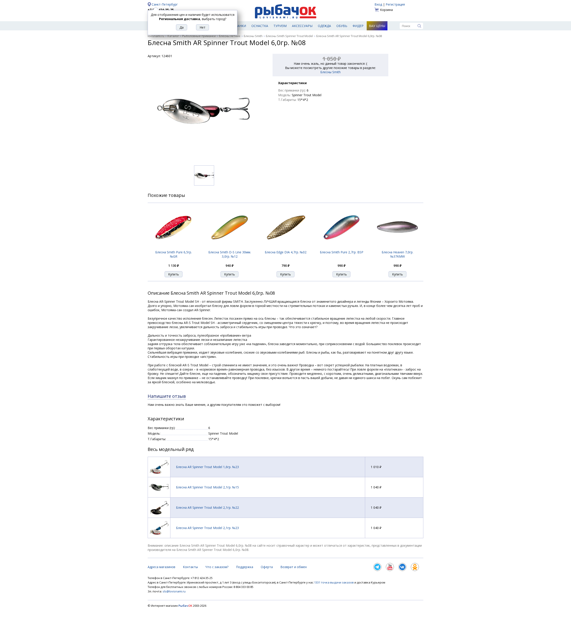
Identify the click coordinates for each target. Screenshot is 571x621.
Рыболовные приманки (199, 36)
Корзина (386, 10)
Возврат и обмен (293, 567)
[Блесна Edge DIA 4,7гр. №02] (285, 247)
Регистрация (395, 4)
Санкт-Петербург (165, 4)
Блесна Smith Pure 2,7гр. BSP (341, 252)
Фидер (358, 26)
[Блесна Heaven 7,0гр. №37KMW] (397, 247)
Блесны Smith (253, 36)
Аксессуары (302, 26)
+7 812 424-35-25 (161, 10)
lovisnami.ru (156, 36)
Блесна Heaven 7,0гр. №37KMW (397, 254)
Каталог (173, 36)
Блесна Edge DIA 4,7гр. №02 (285, 252)
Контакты (190, 567)
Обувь (341, 26)
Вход (378, 4)
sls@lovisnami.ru (174, 591)
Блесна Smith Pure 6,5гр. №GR (173, 254)
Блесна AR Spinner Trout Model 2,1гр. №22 (207, 507)
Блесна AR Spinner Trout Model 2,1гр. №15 (207, 487)
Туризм (280, 26)
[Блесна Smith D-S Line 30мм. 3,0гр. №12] (229, 247)
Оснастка (259, 26)
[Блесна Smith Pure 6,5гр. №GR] (173, 247)
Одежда (324, 26)
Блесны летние (229, 36)
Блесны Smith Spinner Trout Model (289, 36)
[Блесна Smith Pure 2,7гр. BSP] (341, 247)
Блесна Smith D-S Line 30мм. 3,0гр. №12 (229, 254)
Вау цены (377, 26)
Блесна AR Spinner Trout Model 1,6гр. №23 (207, 467)
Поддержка (244, 567)
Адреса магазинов (161, 567)
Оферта (267, 567)
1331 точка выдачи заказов (334, 582)
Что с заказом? (216, 567)
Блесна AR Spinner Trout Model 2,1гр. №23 (207, 528)
